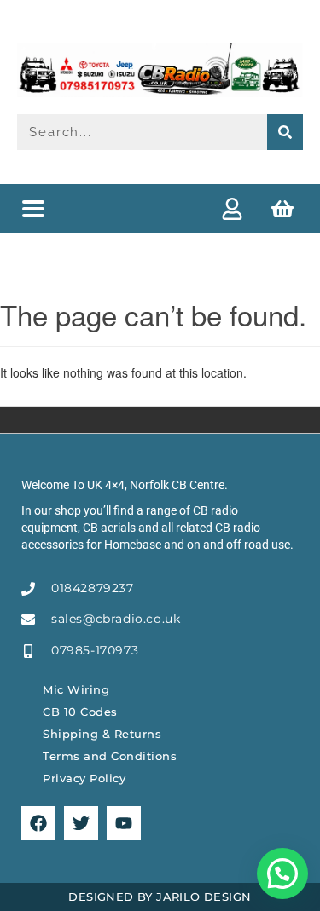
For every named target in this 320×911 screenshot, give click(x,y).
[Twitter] (81, 823)
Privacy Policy (84, 778)
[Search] (285, 132)
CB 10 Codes (80, 711)
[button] (33, 208)
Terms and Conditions (110, 756)
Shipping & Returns (102, 734)
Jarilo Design (203, 896)
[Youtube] (124, 823)
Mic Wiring (76, 689)
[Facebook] (38, 823)
